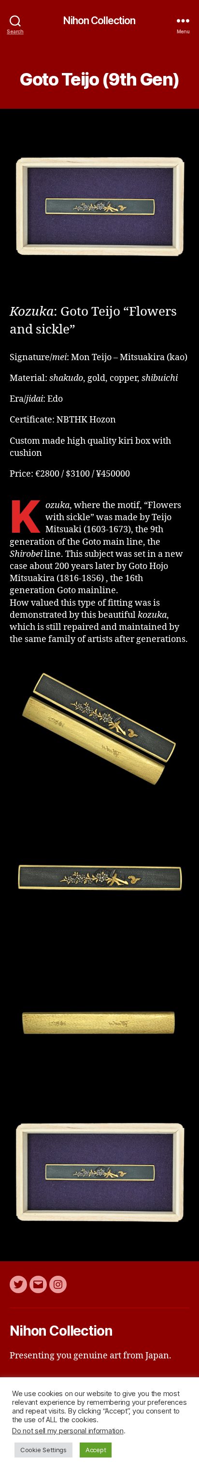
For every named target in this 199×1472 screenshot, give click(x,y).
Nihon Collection (99, 20)
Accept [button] (95, 1450)
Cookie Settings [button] (43, 1450)
